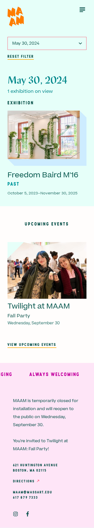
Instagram (15, 514)
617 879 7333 (25, 497)
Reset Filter (21, 56)
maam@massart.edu (33, 492)
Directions (24, 481)
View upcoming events (32, 344)
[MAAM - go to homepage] (16, 17)
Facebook (27, 514)
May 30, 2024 (25, 43)
